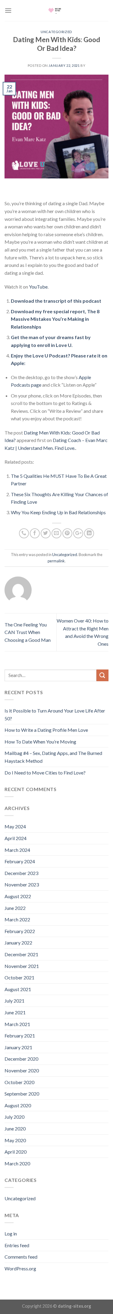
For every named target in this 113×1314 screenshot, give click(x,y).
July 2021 (14, 1000)
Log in (11, 1233)
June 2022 (15, 908)
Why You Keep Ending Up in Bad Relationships (58, 512)
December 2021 (21, 954)
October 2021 (19, 977)
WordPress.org (20, 1268)
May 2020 (15, 1140)
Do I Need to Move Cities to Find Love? (45, 772)
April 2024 (16, 838)
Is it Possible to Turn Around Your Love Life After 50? (55, 714)
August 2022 (18, 896)
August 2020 (18, 1105)
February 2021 (20, 1035)
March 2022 (17, 919)
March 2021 (17, 1024)
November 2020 (22, 1070)
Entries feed (17, 1245)
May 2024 (15, 826)
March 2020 (17, 1163)
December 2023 (21, 873)
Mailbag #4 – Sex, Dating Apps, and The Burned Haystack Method (53, 757)
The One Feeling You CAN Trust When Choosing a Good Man (28, 632)
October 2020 (19, 1082)
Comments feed (21, 1257)
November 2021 (22, 966)
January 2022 (18, 942)
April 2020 (16, 1152)
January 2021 (18, 1047)
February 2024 (20, 861)
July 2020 (14, 1117)
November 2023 (22, 884)
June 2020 (15, 1128)
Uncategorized (56, 32)
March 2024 (17, 850)
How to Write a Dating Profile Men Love (46, 730)
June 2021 (15, 1012)
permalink (56, 560)
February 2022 (20, 931)
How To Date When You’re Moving (40, 741)
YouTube (38, 286)
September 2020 (22, 1093)
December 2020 (21, 1059)
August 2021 (18, 989)
